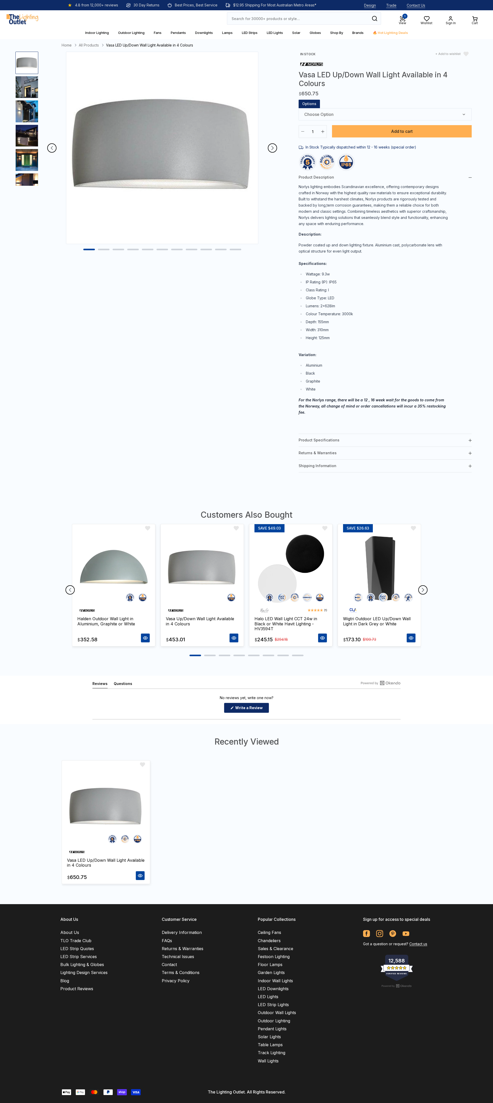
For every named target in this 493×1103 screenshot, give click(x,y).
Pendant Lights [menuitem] (272, 1028)
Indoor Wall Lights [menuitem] (275, 980)
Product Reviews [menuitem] (76, 988)
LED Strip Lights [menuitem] (273, 1004)
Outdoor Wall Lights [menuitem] (277, 1012)
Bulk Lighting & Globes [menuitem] (82, 964)
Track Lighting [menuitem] (271, 1052)
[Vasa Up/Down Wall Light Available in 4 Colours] (202, 568)
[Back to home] (22, 18)
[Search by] (374, 18)
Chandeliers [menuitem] (269, 940)
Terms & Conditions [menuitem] (181, 972)
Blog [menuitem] (64, 980)
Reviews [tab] (100, 685)
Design (370, 5)
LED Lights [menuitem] (268, 996)
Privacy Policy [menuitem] (175, 980)
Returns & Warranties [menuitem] (182, 948)
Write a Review (251, 709)
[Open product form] (145, 638)
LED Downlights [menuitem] (273, 988)
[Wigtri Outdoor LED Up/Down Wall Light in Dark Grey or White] (379, 568)
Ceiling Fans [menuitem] (269, 932)
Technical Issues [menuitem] (178, 956)
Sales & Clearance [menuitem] (275, 948)
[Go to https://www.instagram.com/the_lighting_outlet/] (379, 933)
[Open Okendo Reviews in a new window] (381, 682)
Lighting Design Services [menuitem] (84, 972)
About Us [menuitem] (69, 932)
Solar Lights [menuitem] (269, 1036)
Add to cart (402, 131)
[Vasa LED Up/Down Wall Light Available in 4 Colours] (106, 808)
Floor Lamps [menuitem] (270, 964)
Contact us (418, 944)
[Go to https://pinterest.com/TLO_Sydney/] (392, 933)
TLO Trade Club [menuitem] (75, 940)
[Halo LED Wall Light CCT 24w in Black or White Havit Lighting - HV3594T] (290, 568)
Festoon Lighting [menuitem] (274, 956)
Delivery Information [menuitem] (182, 932)
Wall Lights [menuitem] (268, 1060)
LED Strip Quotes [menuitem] (77, 948)
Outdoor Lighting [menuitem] (274, 1020)
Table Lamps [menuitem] (270, 1044)
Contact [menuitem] (169, 964)
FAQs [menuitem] (167, 940)
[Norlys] (312, 64)
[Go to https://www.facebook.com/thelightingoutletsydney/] (366, 933)
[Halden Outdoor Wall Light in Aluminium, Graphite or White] (113, 568)
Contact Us (416, 5)
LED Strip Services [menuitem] (78, 956)
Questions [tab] (123, 685)
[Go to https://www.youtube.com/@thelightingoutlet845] (405, 933)
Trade (391, 5)
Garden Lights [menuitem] (271, 972)
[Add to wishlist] (147, 528)
